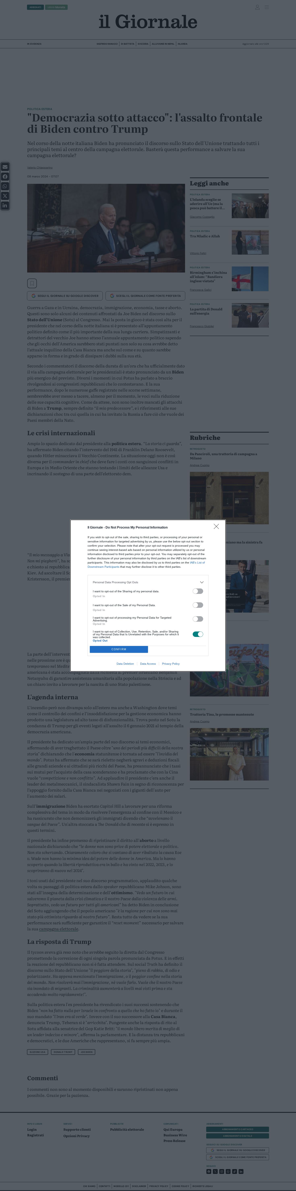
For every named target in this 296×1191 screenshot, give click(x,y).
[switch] (198, 591)
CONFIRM (119, 649)
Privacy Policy (171, 663)
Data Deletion (125, 663)
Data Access (148, 663)
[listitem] (148, 582)
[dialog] (148, 595)
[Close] (217, 528)
